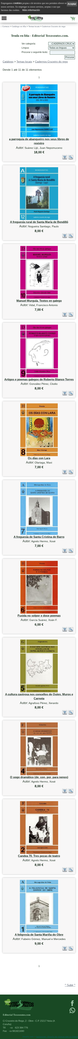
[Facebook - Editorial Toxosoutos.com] (72, 1006)
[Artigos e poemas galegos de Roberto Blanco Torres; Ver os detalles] (39, 376)
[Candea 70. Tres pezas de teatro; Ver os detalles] (39, 853)
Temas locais (34, 26)
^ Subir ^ (70, 985)
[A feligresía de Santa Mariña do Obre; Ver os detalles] (39, 931)
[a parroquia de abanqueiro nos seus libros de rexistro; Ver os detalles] (39, 136)
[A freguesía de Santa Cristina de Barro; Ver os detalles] (39, 534)
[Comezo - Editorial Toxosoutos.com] (35, 18)
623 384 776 (19, 1027)
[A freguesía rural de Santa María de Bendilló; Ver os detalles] (39, 219)
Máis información (31, 10)
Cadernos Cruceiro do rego (54, 26)
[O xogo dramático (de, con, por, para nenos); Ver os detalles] (39, 774)
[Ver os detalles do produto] (70, 158)
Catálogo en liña (19, 26)
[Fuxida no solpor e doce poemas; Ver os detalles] (39, 612)
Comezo (5, 26)
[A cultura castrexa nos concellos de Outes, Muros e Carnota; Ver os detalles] (39, 691)
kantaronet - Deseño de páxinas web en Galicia (57, 1037)
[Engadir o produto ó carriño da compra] (64, 158)
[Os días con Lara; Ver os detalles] (39, 455)
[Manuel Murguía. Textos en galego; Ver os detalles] (39, 297)
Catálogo (8, 61)
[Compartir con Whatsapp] (72, 1013)
